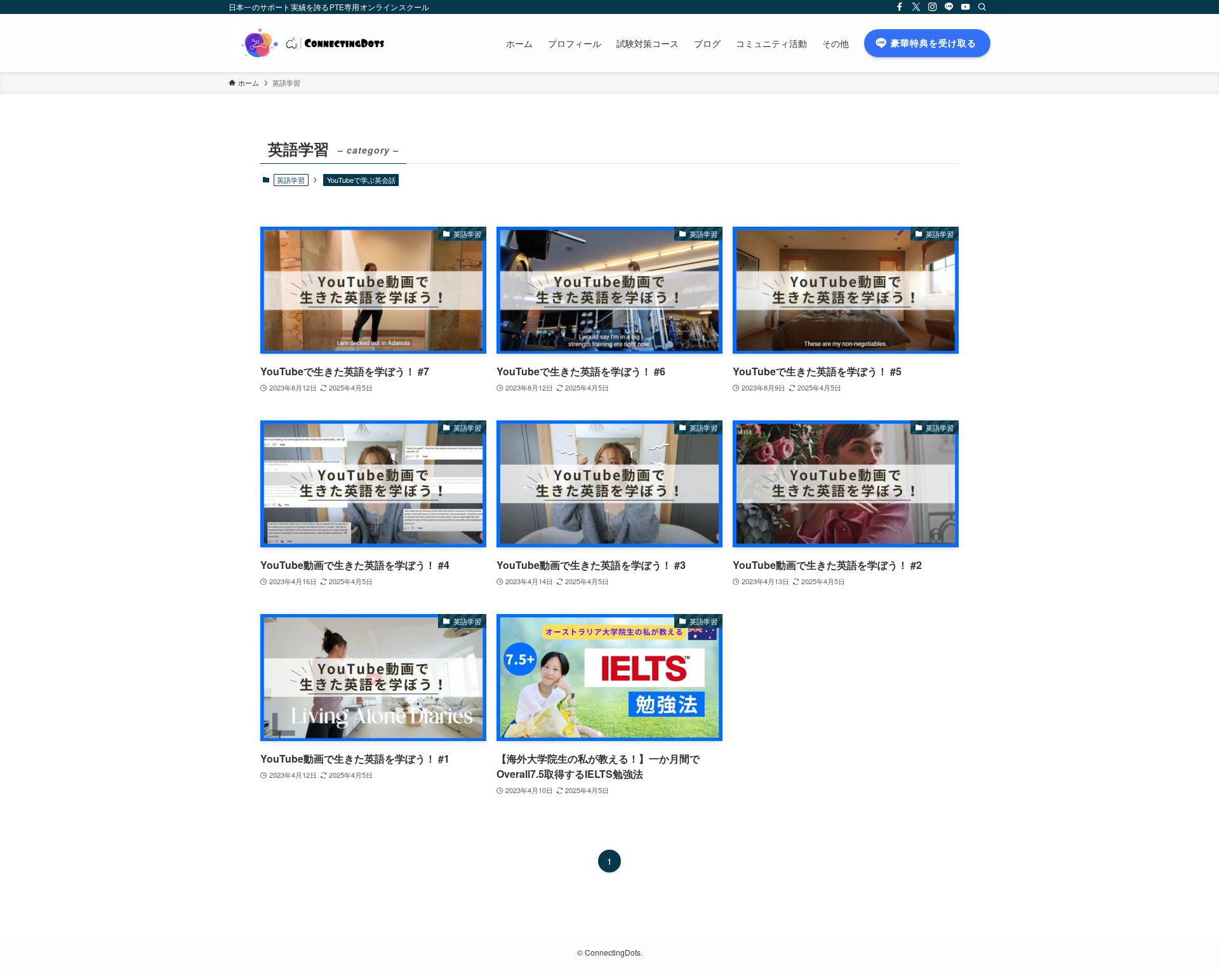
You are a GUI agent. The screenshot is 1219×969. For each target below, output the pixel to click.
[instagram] (932, 7)
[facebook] (899, 7)
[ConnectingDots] (313, 43)
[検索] (982, 7)
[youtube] (965, 7)
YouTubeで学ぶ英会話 (361, 180)
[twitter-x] (916, 7)
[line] (949, 7)
